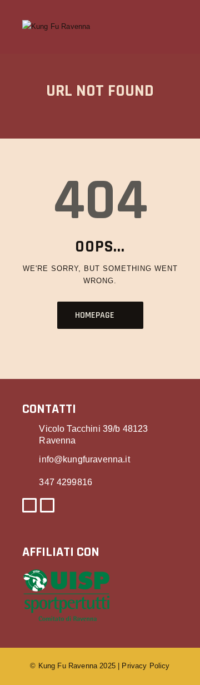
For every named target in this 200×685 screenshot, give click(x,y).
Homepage (94, 315)
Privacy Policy (145, 666)
